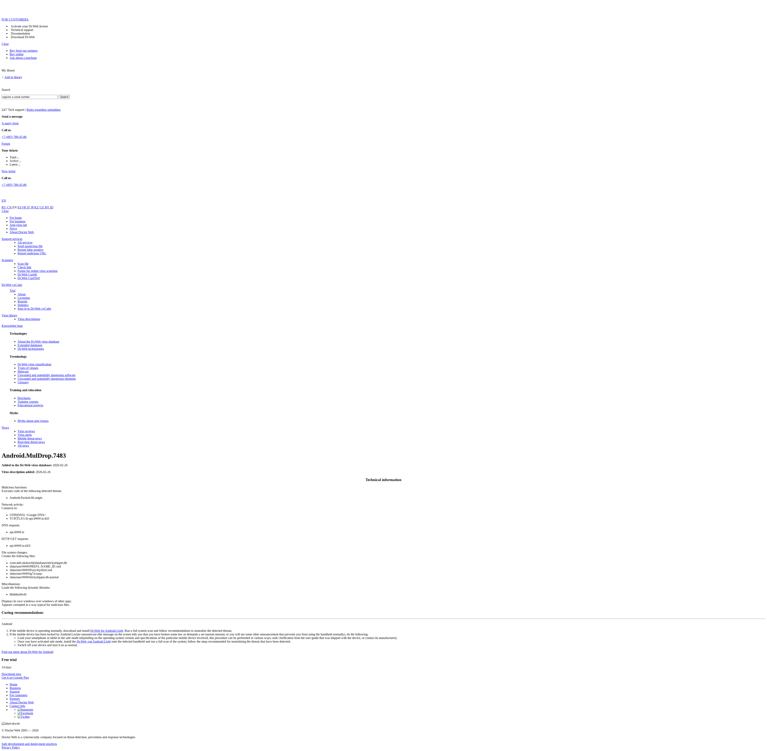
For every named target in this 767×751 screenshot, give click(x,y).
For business (17, 221)
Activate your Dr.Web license (29, 26)
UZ (42, 207)
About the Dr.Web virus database (38, 341)
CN (9, 207)
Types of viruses (28, 368)
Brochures (24, 398)
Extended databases (30, 345)
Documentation (20, 33)
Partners (15, 698)
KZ (37, 207)
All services (25, 242)
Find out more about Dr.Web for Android (27, 652)
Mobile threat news (30, 438)
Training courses (28, 401)
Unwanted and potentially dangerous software (47, 375)
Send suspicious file (30, 246)
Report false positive (30, 249)
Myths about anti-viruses (33, 421)
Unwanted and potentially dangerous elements (47, 378)
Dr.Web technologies (31, 348)
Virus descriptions (29, 319)
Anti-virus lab (18, 225)
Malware (23, 371)
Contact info (17, 706)
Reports (22, 301)
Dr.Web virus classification (34, 364)
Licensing (24, 298)
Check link (24, 267)
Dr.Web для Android (94, 641)
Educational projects (30, 405)
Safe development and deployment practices (29, 744)
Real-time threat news (31, 442)
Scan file (23, 263)
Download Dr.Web (23, 37)
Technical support (22, 30)
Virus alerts (25, 435)
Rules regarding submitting (44, 109)
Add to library (13, 77)
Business (15, 688)
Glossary (23, 382)
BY (47, 207)
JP (32, 207)
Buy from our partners (24, 50)
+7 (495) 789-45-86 (14, 137)
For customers (18, 695)
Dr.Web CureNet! (29, 278)
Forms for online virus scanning (38, 271)
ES (20, 207)
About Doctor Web (22, 232)
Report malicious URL (32, 253)
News (13, 228)
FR (24, 207)
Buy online (17, 54)
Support (15, 691)
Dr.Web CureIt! (27, 274)
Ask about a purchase (23, 58)
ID (51, 207)
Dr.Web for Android (106, 630)
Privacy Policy (11, 747)
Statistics (23, 305)
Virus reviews (26, 431)
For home (16, 217)
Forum (6, 143)
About (22, 294)
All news (23, 445)
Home (13, 684)
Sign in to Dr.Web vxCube (34, 308)
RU (4, 207)
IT (29, 207)
